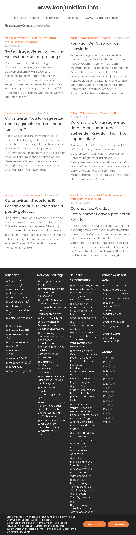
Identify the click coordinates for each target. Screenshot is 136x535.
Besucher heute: (112, 294)
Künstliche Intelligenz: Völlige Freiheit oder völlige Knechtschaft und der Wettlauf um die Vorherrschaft (52, 409)
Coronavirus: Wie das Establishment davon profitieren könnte (100, 214)
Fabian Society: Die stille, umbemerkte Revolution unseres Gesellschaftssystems (51, 323)
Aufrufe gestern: (112, 298)
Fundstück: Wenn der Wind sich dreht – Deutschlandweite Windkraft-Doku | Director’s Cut (52, 427)
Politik (34, 37)
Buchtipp (14, 285)
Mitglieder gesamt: (108, 339)
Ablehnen (118, 524)
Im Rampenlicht (18, 306)
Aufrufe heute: (111, 290)
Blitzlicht (13, 281)
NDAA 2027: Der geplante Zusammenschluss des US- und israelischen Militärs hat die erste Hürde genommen (84, 443)
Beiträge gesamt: (113, 326)
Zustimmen (94, 524)
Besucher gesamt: (108, 320)
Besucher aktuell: (113, 285)
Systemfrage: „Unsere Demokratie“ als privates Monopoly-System (82, 395)
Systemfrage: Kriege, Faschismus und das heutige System (51, 380)
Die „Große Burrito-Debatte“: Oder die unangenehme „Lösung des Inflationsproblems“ (52, 307)
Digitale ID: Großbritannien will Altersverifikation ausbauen (49, 367)
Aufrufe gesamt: (108, 312)
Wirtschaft (32, 41)
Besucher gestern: (108, 304)
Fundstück (15, 297)
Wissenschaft (108, 113)
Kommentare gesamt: (110, 332)
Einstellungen (43, 525)
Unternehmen (47, 37)
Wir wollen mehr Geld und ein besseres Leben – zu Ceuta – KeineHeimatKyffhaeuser (84, 357)
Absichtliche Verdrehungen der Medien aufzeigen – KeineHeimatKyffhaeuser (84, 411)
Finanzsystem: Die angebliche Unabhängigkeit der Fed (50, 393)
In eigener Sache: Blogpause (49, 283)
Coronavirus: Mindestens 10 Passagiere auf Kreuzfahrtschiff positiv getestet (34, 206)
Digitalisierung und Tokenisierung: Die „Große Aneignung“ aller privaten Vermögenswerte (81, 468)
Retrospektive (17, 330)
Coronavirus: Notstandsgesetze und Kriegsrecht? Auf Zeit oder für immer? (34, 124)
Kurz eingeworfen (19, 310)
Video (12, 346)
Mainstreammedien (16, 37)
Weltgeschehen (14, 41)
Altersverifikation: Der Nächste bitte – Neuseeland (51, 292)
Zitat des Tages (18, 371)
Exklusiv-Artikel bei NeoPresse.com (17, 291)
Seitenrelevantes (18, 334)
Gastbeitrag (16, 301)
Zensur (13, 366)
